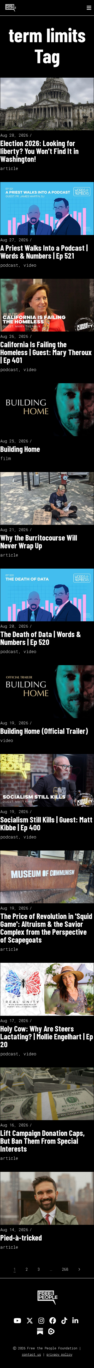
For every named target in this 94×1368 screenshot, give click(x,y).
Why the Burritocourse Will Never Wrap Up (38, 541)
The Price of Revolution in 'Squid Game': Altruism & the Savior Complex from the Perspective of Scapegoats (46, 927)
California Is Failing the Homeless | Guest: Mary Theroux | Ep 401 (46, 352)
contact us (31, 1354)
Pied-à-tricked (21, 1237)
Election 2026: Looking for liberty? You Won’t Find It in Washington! (39, 150)
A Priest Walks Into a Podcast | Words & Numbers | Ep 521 (44, 251)
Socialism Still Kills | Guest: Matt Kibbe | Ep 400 (46, 823)
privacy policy (59, 1354)
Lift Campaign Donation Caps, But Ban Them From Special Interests (42, 1140)
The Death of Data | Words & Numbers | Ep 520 (40, 637)
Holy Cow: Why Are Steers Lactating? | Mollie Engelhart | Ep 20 (46, 1036)
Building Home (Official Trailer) (44, 730)
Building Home (20, 448)
